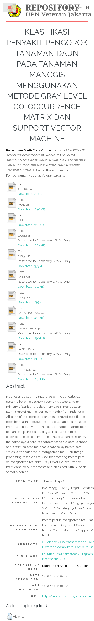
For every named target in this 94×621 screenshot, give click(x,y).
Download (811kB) (31, 286)
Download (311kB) (31, 225)
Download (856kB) (31, 209)
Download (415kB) (31, 317)
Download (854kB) (31, 379)
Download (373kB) (31, 266)
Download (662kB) (31, 245)
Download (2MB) (30, 359)
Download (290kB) (31, 338)
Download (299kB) (31, 302)
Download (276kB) (31, 193)
